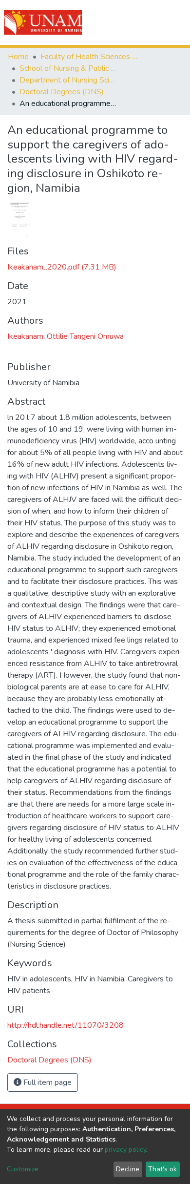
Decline (127, 1169)
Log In (147, 22)
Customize (22, 1169)
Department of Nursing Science (68, 80)
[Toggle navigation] (176, 22)
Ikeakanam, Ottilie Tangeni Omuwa (65, 336)
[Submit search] (127, 22)
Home (18, 56)
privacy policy (125, 1149)
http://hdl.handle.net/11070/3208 (65, 1025)
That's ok (162, 1169)
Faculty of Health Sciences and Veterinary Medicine (89, 56)
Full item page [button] (46, 1082)
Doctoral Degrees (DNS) (61, 91)
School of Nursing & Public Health (68, 68)
